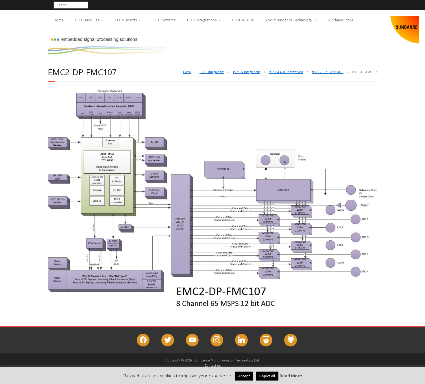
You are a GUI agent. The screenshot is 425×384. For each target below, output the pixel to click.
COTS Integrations (202, 20)
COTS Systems (163, 20)
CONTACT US (243, 20)
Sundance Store (340, 20)
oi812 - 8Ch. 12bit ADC (327, 72)
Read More (291, 376)
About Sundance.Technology (288, 20)
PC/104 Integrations (246, 72)
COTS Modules (87, 20)
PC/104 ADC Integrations (286, 72)
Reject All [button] (267, 376)
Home (58, 20)
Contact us (212, 365)
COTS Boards (126, 20)
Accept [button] (244, 376)
